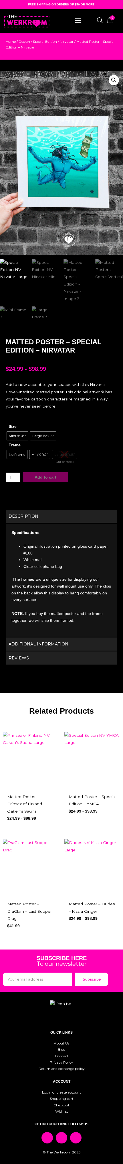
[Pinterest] (76, 1137)
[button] (114, 80)
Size (13, 426)
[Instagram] (61, 1137)
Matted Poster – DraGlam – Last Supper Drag (29, 911)
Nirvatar (67, 41)
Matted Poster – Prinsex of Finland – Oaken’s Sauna (26, 803)
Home (11, 41)
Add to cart (45, 477)
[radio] (17, 436)
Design (24, 41)
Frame (15, 445)
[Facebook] (47, 1137)
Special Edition (45, 41)
